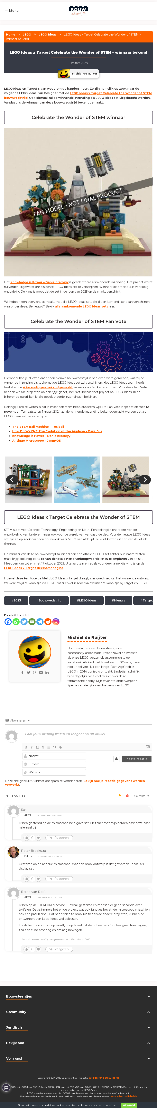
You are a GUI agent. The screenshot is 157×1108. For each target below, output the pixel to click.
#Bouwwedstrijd (49, 600)
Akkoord (129, 1105)
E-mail (15, 22)
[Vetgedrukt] (26, 747)
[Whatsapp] (16, 621)
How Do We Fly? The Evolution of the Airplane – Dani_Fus (57, 431)
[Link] (60, 747)
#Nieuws (118, 600)
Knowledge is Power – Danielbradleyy (39, 282)
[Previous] (12, 479)
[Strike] (43, 747)
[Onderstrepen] (37, 747)
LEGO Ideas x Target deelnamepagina (33, 568)
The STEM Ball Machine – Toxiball (38, 427)
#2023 (16, 600)
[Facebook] (8, 621)
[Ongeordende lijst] (49, 747)
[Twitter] (24, 621)
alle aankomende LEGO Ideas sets (81, 306)
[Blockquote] (54, 747)
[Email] (32, 621)
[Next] (145, 479)
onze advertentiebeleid (124, 1096)
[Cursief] (32, 747)
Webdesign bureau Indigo (104, 1078)
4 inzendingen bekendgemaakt (48, 387)
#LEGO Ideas (86, 600)
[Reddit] (48, 621)
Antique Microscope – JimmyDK (36, 440)
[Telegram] (40, 621)
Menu (14, 11)
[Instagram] (55, 621)
